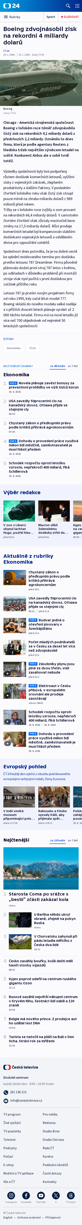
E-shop (8, 1165)
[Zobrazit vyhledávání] (68, 6)
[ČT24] (11, 5)
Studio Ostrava (53, 1139)
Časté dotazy (52, 1173)
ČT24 (6, 50)
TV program (12, 1114)
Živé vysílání (12, 1123)
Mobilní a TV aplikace (18, 1173)
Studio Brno (51, 1131)
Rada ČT (48, 1148)
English (7, 1217)
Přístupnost (53, 1217)
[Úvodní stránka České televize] (21, 1066)
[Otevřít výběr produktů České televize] (77, 6)
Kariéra (48, 1156)
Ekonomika (14, 348)
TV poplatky (12, 1131)
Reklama (49, 1123)
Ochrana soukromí (29, 1217)
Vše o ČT (9, 1182)
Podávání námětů (55, 1165)
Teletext (9, 1139)
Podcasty (10, 1148)
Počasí (8, 1156)
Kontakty (49, 1182)
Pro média (50, 1114)
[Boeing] (41, 83)
